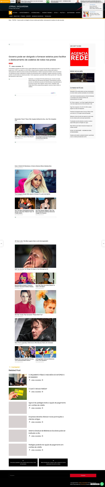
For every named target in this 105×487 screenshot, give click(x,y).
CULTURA (15, 12)
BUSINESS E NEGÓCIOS (37, 16)
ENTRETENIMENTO (24, 12)
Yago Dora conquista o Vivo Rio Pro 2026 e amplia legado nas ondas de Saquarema (80, 107)
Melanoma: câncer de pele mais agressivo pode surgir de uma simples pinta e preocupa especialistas (81, 117)
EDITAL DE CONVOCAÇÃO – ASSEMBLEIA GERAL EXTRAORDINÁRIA (28, 2)
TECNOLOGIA (48, 16)
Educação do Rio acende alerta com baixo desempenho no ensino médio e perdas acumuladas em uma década (86, 2)
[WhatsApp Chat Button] (102, 484)
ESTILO (56, 12)
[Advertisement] (52, 30)
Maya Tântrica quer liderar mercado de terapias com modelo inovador (81, 126)
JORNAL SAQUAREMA (18, 6)
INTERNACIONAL (35, 12)
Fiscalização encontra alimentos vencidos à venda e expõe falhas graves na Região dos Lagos (81, 122)
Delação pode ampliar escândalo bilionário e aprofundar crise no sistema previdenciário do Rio (58, 2)
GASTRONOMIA (71, 12)
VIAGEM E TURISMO (47, 12)
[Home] (10, 12)
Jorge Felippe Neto (15, 367)
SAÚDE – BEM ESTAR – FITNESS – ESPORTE (20, 16)
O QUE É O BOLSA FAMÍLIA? (38, 389)
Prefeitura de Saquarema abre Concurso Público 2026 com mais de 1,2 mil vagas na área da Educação (81, 112)
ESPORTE (78, 12)
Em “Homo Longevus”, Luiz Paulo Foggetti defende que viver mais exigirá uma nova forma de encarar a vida (82, 103)
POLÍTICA (62, 12)
